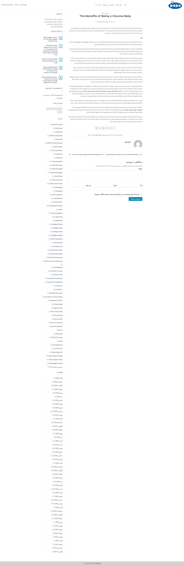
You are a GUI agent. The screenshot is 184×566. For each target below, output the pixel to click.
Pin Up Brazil (58, 315)
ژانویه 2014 (58, 544)
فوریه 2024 (58, 404)
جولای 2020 (58, 533)
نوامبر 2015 (58, 537)
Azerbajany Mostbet (55, 206)
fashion (53, 109)
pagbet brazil (58, 308)
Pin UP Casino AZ (56, 322)
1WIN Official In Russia (54, 143)
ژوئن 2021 (59, 522)
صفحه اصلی (118, 5)
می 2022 (59, 481)
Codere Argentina (56, 213)
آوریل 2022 (58, 485)
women (60, 112)
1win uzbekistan (57, 150)
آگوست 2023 (58, 426)
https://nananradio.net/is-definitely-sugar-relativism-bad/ (103, 91)
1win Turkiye (58, 147)
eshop (99, 21)
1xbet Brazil (58, 176)
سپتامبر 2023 (58, 422)
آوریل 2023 (58, 441)
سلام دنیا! (59, 98)
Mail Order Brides (56, 239)
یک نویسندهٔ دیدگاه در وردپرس (53, 95)
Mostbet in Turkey (56, 271)
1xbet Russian (57, 198)
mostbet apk (58, 242)
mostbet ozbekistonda (54, 278)
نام (141, 185)
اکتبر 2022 (59, 463)
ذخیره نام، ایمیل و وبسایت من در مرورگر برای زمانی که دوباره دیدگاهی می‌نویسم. (117, 194)
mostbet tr (58, 286)
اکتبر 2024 (59, 378)
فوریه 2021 (58, 526)
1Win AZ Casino (57, 124)
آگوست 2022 (58, 470)
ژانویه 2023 (58, 452)
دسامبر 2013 (58, 548)
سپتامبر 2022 (58, 467)
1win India (59, 139)
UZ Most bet (58, 348)
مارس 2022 (58, 489)
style (48, 109)
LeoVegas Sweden (56, 235)
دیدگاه (140, 169)
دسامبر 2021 (58, 500)
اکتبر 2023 (59, 419)
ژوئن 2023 (59, 433)
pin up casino (58, 319)
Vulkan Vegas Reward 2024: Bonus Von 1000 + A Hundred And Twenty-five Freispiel (50, 69)
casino (60, 209)
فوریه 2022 (58, 492)
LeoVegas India (57, 228)
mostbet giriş (58, 267)
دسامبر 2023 (58, 411)
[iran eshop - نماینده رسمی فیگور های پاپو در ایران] (156, 5)
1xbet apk (59, 158)
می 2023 (59, 437)
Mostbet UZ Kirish (56, 300)
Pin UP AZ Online (56, 311)
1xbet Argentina (57, 161)
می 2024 (59, 396)
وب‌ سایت (88, 185)
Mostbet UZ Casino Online (53, 297)
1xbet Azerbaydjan (56, 172)
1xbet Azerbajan (56, 169)
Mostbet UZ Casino (55, 293)
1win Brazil (58, 132)
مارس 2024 (58, 400)
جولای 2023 (58, 430)
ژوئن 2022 (59, 478)
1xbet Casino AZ (56, 180)
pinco (60, 330)
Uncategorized (57, 345)
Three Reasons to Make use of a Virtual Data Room (122, 154)
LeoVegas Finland (56, 224)
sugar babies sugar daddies (133, 110)
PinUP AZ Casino (56, 337)
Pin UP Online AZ (56, 326)
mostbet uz (58, 289)
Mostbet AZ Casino (55, 250)
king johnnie (58, 220)
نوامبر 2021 (58, 503)
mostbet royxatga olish (54, 282)
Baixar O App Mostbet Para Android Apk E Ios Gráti (50, 60)
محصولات (104, 5)
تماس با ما (98, 5)
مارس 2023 (58, 444)
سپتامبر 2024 (58, 382)
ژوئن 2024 (59, 393)
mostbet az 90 (57, 246)
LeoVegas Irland (57, 231)
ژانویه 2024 (58, 408)
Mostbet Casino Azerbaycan (53, 261)
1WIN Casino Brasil (55, 135)
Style (60, 341)
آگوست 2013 (58, 552)
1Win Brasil (58, 128)
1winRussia (58, 154)
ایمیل (115, 185)
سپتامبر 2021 (58, 511)
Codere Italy (58, 217)
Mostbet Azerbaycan (55, 257)
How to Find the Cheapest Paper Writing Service (87, 154)
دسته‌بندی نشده (105, 13)
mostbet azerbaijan (56, 254)
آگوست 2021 (58, 515)
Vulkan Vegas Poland (55, 359)
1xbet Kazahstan (56, 194)
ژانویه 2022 (58, 496)
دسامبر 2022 (58, 455)
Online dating (58, 304)
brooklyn (59, 109)
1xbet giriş (58, 191)
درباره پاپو (111, 5)
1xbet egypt (58, 187)
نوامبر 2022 (58, 459)
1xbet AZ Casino (56, 165)
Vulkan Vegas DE (56, 352)
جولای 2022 (58, 474)
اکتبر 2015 (59, 540)
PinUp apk (59, 334)
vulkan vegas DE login (55, 356)
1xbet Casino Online (55, 183)
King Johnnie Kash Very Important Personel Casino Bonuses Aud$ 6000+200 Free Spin (49, 79)
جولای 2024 (58, 389)
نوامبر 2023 (58, 415)
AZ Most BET (57, 202)
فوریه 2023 (58, 448)
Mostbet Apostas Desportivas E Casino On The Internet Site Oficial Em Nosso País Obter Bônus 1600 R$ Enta (50, 49)
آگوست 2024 (58, 385)
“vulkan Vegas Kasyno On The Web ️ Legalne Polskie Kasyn (50, 39)
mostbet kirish (57, 274)
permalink (98, 135)
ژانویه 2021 (58, 529)
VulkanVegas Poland (55, 363)
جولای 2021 (58, 518)
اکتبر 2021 (59, 507)
